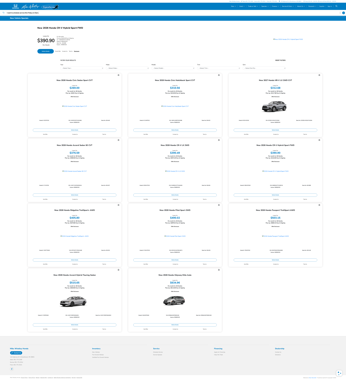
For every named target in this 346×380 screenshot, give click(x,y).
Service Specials (157, 355)
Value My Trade (218, 355)
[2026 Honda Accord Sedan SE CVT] (74, 171)
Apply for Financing (219, 352)
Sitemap (38, 377)
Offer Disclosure (75, 96)
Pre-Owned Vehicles (98, 355)
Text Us (104, 134)
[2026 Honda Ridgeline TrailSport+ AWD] (74, 236)
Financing (218, 348)
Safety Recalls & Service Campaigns (62, 377)
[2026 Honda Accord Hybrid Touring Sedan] (74, 301)
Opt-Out (74, 377)
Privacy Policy (24, 377)
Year (61, 65)
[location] (279, 1)
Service (156, 348)
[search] (336, 6)
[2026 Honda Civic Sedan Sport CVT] (74, 106)
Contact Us (17, 353)
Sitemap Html (43, 377)
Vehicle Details (45, 51)
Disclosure (76, 51)
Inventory (96, 348)
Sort (244, 65)
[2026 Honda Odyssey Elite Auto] (175, 301)
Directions (278, 355)
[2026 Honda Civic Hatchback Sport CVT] (175, 106)
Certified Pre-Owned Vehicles (100, 357)
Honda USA (79, 377)
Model (154, 65)
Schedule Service (158, 352)
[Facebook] (12, 369)
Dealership (279, 348)
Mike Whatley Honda (15, 377)
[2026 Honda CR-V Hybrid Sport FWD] (275, 171)
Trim (198, 65)
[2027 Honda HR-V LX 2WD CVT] (275, 106)
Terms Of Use (31, 377)
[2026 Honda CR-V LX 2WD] (175, 171)
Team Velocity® (312, 377)
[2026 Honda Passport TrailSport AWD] (275, 236)
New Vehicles (96, 352)
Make (107, 65)
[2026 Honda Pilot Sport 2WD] (175, 236)
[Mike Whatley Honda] (25, 6)
